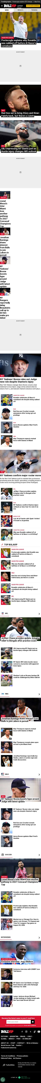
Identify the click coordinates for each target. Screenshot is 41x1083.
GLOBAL (4, 1039)
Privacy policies (22, 1056)
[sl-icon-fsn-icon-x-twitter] (30, 1031)
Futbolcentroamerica (8, 1048)
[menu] (2, 6)
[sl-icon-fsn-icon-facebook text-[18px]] (22, 1031)
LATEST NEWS (20, 7)
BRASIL (22, 1036)
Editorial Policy (6, 1058)
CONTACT (21, 1043)
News (7, 10)
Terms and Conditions (30, 1025)
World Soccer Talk (7, 1045)
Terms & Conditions (8, 1056)
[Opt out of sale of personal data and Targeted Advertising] (2, 1079)
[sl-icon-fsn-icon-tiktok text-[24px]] (35, 1031)
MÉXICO (11, 1039)
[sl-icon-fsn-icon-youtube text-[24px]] (39, 1031)
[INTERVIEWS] (39, 938)
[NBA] (39, 694)
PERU (18, 1039)
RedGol (18, 1045)
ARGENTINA (14, 1036)
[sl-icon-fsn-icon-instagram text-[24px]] (26, 1031)
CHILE (29, 1036)
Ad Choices (17, 1058)
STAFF (13, 1043)
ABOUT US (5, 1043)
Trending (34, 10)
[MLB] (39, 774)
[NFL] (39, 614)
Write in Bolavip (32, 1043)
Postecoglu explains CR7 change (22, 1)
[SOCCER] (39, 855)
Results (20, 10)
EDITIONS (4, 1036)
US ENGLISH (26, 1039)
